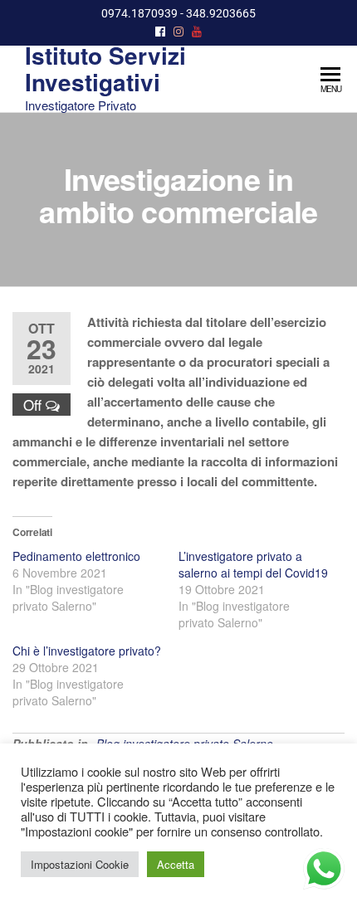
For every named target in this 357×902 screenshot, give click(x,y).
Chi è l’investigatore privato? (86, 650)
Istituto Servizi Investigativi (105, 68)
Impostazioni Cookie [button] (80, 864)
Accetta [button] (175, 864)
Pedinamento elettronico (76, 556)
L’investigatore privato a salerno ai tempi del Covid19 (253, 564)
